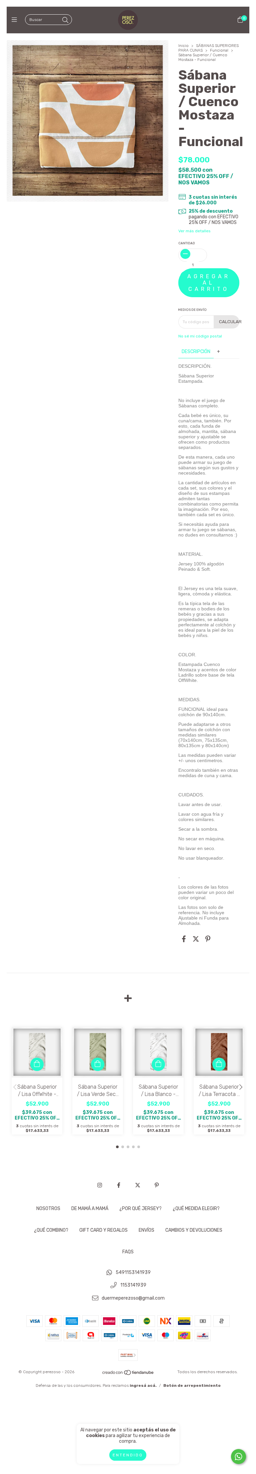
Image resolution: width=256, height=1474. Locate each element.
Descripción (196, 351)
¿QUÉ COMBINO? (51, 1230)
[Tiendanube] (128, 1374)
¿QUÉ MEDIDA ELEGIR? (196, 1208)
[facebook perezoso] (119, 1185)
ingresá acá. (143, 1385)
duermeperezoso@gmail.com (133, 1298)
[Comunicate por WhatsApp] (238, 1456)
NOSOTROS (48, 1208)
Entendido (128, 1455)
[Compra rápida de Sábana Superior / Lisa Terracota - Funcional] (219, 1064)
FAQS (128, 1252)
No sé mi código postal (200, 336)
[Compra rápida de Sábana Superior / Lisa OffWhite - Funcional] (37, 1064)
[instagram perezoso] (100, 1185)
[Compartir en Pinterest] (207, 939)
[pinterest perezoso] (157, 1185)
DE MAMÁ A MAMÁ (89, 1208)
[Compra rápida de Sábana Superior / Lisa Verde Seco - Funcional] (97, 1064)
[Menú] (16, 20)
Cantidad (186, 243)
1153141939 (133, 1285)
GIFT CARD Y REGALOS (103, 1230)
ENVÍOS (146, 1230)
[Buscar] (65, 20)
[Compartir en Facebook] (183, 939)
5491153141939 (133, 1272)
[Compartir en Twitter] (195, 939)
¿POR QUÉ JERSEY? (140, 1208)
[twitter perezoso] (138, 1185)
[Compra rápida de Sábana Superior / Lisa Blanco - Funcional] (158, 1064)
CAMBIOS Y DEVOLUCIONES (193, 1230)
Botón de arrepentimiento (192, 1385)
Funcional (219, 50)
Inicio (183, 45)
